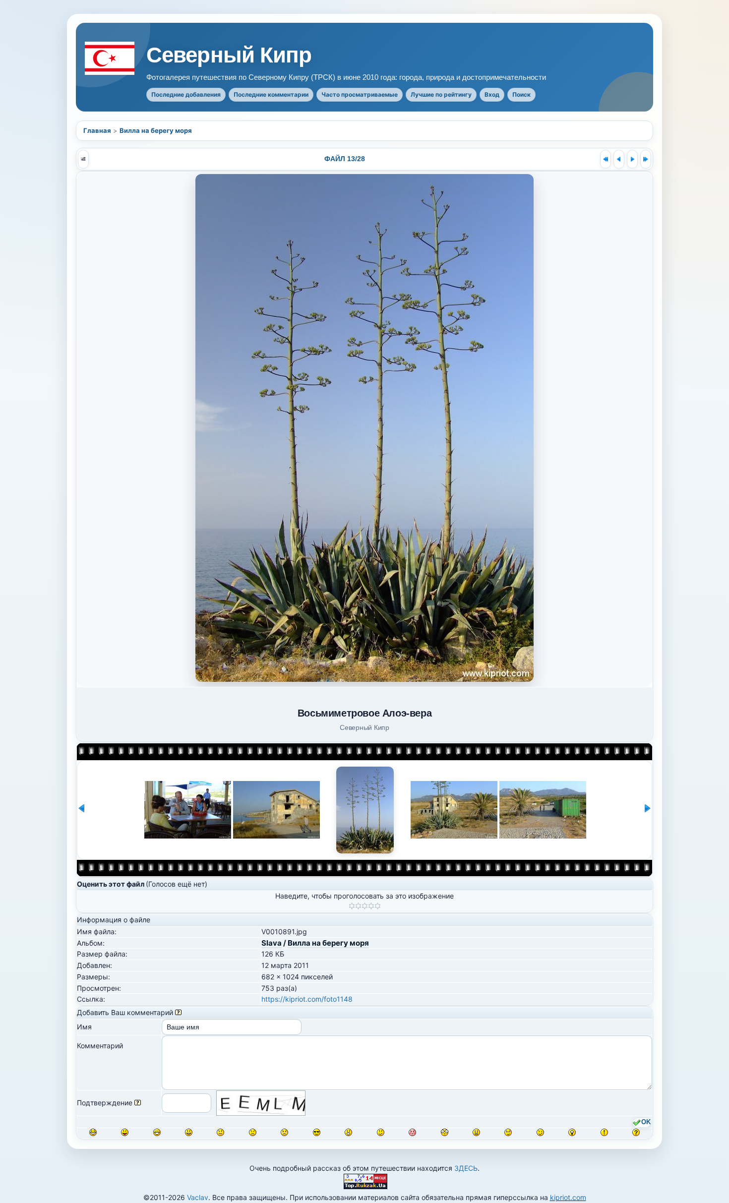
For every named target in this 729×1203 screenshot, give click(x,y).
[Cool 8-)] (316, 1132)
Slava (271, 943)
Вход (492, 94)
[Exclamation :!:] (604, 1132)
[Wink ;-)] (540, 1132)
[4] (371, 905)
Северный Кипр (229, 55)
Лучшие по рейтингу (441, 94)
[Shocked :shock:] (444, 1132)
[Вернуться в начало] (605, 159)
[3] (365, 905)
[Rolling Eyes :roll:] (508, 1132)
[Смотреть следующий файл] (632, 159)
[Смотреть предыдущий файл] (618, 159)
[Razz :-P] (124, 1132)
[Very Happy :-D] (157, 1132)
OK (646, 1122)
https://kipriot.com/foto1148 (307, 999)
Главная (97, 130)
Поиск (521, 94)
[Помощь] (178, 1012)
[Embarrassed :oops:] (412, 1132)
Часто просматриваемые (359, 94)
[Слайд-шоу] (83, 159)
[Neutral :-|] (220, 1132)
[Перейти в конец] (645, 159)
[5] (377, 905)
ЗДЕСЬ (466, 1168)
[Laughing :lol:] (93, 1132)
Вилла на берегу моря (156, 130)
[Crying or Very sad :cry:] (284, 1132)
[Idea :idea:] (572, 1132)
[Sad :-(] (252, 1132)
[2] (358, 905)
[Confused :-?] (380, 1132)
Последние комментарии (271, 94)
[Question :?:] (636, 1132)
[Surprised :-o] (348, 1132)
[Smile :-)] (188, 1132)
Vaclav (197, 1197)
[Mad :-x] (476, 1132)
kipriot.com (568, 1197)
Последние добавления (186, 94)
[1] (352, 905)
